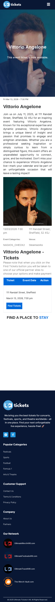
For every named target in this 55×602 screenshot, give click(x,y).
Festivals (7, 451)
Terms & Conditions (12, 496)
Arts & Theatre (9, 474)
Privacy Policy (9, 502)
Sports (6, 457)
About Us (7, 518)
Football (6, 463)
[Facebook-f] (13, 434)
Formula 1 (7, 468)
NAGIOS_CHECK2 (14, 245)
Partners (7, 524)
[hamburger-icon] (48, 5)
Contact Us (8, 491)
